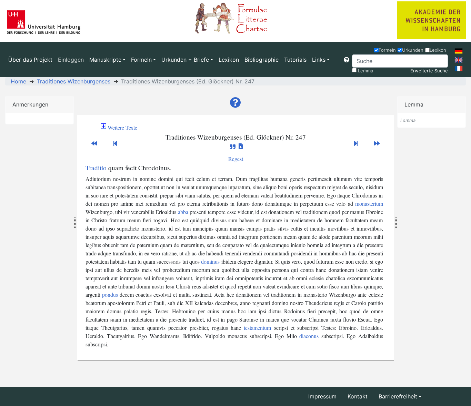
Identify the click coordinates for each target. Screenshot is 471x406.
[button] (346, 59)
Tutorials (295, 59)
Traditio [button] (96, 167)
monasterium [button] (369, 203)
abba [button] (183, 211)
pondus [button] (110, 294)
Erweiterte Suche (429, 70)
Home (18, 81)
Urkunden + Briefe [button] (185, 59)
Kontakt (358, 396)
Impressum (322, 396)
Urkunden (412, 50)
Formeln (387, 50)
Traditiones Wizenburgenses (73, 81)
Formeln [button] (141, 59)
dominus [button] (210, 261)
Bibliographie (261, 59)
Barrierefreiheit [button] (398, 396)
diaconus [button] (309, 335)
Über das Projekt (30, 59)
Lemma (365, 70)
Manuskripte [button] (105, 59)
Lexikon (229, 59)
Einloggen (71, 59)
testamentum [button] (257, 327)
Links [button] (318, 59)
